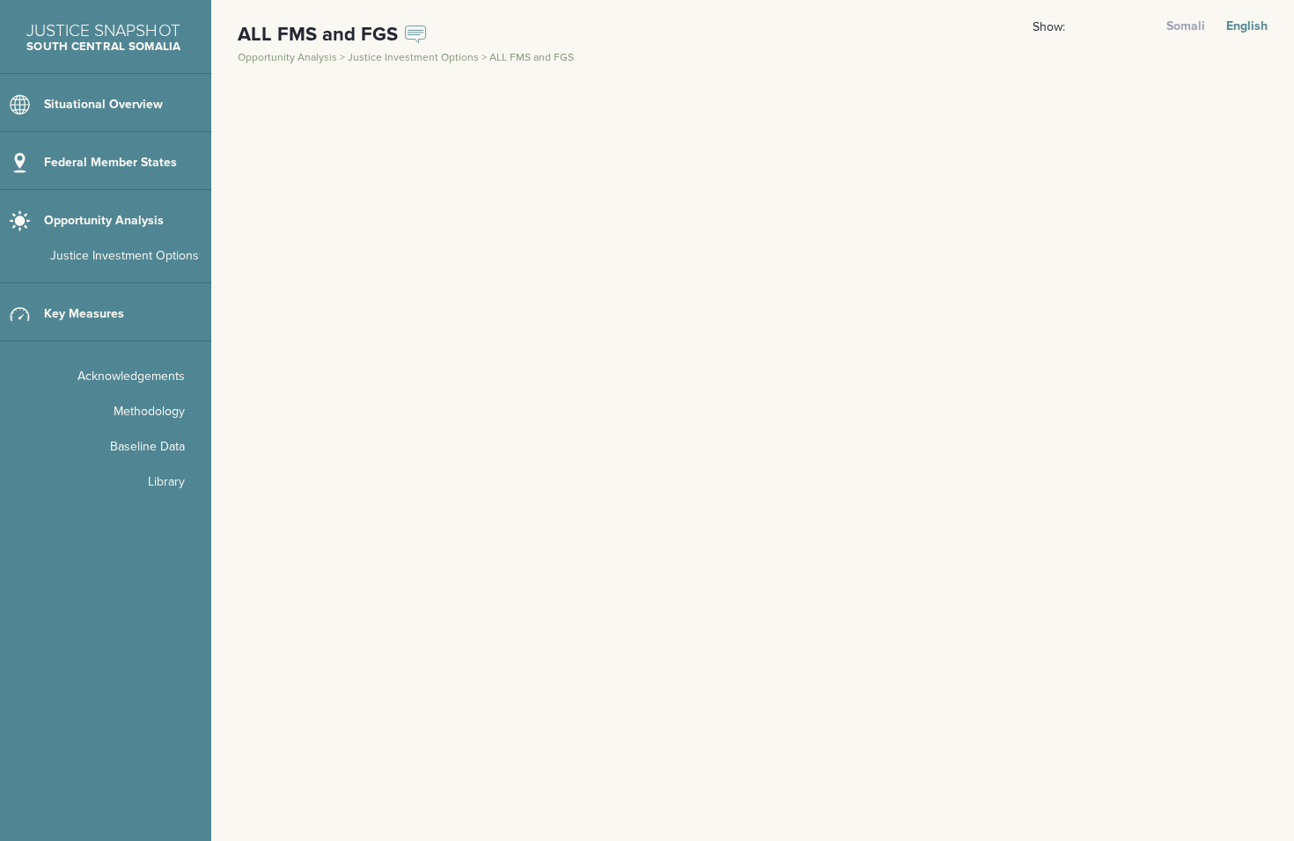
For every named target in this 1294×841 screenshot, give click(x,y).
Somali (1185, 25)
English (1247, 25)
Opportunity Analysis (289, 57)
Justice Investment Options (415, 57)
